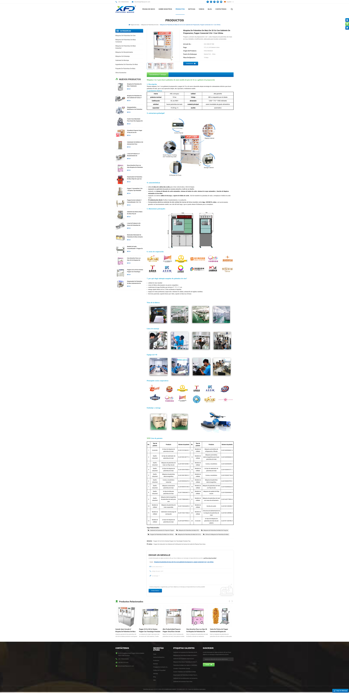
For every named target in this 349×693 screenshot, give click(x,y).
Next (232, 601)
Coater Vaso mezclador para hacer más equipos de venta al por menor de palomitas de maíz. (135, 120)
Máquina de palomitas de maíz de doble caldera (185, 655)
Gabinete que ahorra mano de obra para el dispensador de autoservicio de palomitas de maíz (134, 213)
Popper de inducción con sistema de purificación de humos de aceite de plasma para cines (179, 544)
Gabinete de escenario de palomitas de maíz (185, 652)
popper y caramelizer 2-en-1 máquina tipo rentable (135, 189)
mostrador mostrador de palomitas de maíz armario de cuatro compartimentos (135, 236)
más (128, 89)
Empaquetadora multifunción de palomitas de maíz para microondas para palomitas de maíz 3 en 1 (134, 108)
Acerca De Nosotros (158, 657)
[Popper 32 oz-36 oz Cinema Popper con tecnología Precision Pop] (120, 272)
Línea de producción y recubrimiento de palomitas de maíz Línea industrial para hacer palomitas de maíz (134, 155)
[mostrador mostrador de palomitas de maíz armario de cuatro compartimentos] (120, 238)
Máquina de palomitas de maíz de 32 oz (189, 534)
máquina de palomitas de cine (149, 24)
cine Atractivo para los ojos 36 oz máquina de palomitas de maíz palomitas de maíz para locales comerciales (134, 259)
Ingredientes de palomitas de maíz (126, 64)
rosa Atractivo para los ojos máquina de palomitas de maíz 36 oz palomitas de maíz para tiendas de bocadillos (135, 166)
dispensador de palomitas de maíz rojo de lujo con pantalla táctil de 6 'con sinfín (134, 178)
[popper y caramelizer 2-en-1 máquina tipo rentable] (120, 191)
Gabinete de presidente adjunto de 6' (183, 658)
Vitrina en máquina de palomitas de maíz (217, 534)
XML (154, 680)
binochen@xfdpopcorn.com (142, 2)
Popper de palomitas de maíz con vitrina (161, 534)
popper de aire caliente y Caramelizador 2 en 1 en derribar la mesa (134, 201)
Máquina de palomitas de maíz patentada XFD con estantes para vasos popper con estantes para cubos (220, 630)
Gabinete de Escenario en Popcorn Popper (162, 530)
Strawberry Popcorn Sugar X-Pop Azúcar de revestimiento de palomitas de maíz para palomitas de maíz (134, 131)
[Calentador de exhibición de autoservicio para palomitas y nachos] (120, 145)
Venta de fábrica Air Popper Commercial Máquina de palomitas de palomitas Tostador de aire (150, 630)
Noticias (191, 9)
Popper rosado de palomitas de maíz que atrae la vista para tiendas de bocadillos (196, 630)
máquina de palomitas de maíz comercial (125, 41)
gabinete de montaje (122, 60)
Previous (229, 601)
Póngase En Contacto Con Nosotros (161, 667)
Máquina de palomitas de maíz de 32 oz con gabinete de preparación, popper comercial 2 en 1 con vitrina (183, 562)
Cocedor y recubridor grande (181, 668)
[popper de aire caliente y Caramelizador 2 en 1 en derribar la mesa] (120, 203)
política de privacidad (210, 558)
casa (154, 654)
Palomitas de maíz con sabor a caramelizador (185, 665)
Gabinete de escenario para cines (182, 681)
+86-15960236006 (123, 2)
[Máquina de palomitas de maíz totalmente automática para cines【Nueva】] (120, 87)
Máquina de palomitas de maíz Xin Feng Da (215, 530)
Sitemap (155, 673)
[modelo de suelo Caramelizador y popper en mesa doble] (120, 249)
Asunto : (181, 562)
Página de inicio (148, 9)
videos (201, 9)
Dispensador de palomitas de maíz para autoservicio (185, 675)
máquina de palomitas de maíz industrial (125, 47)
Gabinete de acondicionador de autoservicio (185, 678)
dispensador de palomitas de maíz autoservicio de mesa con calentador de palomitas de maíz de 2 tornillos (134, 282)
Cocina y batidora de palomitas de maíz (184, 671)
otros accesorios (120, 72)
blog (154, 677)
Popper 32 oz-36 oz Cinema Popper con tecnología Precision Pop (135, 271)
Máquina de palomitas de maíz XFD (189, 530)
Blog (210, 9)
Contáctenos (220, 9)
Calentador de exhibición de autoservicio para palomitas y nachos (135, 143)
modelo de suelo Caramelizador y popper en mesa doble (135, 247)
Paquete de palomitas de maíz (125, 68)
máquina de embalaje (122, 56)
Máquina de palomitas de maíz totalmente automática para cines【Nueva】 (134, 85)
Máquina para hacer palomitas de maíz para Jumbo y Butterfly (185, 662)
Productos (180, 9)
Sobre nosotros (165, 9)
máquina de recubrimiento (124, 52)
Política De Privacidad (159, 670)
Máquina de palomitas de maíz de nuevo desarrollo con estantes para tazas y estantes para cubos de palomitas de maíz (173, 630)
